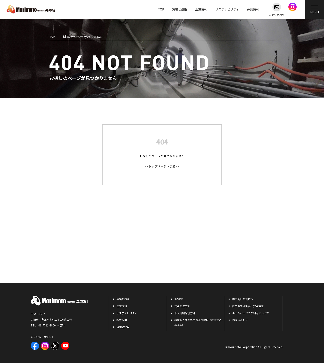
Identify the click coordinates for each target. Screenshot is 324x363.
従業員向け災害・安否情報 (248, 306)
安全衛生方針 (182, 306)
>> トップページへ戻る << (162, 166)
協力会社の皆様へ (242, 299)
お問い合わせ (277, 14)
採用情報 (253, 9)
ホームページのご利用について (250, 313)
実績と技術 (179, 9)
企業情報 (201, 9)
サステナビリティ (227, 9)
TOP (161, 9)
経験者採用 (123, 327)
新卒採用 (121, 320)
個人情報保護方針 (184, 313)
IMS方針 (179, 299)
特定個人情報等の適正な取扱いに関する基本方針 (198, 322)
